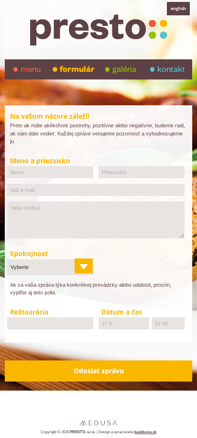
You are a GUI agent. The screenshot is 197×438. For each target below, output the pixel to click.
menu (31, 70)
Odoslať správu (99, 371)
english (178, 8)
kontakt (171, 70)
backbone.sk (145, 432)
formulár (77, 70)
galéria (124, 70)
